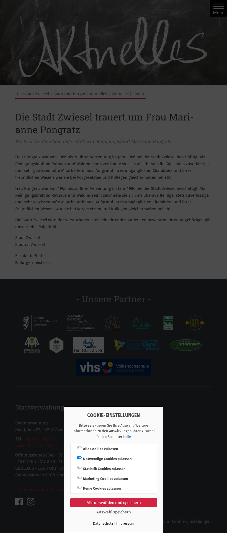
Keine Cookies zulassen (102, 488)
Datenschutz (103, 523)
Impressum (125, 523)
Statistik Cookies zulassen (104, 469)
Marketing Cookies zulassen (105, 479)
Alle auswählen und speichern (113, 502)
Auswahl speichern (113, 511)
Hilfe (127, 437)
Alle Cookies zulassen (100, 449)
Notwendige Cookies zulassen (107, 459)
